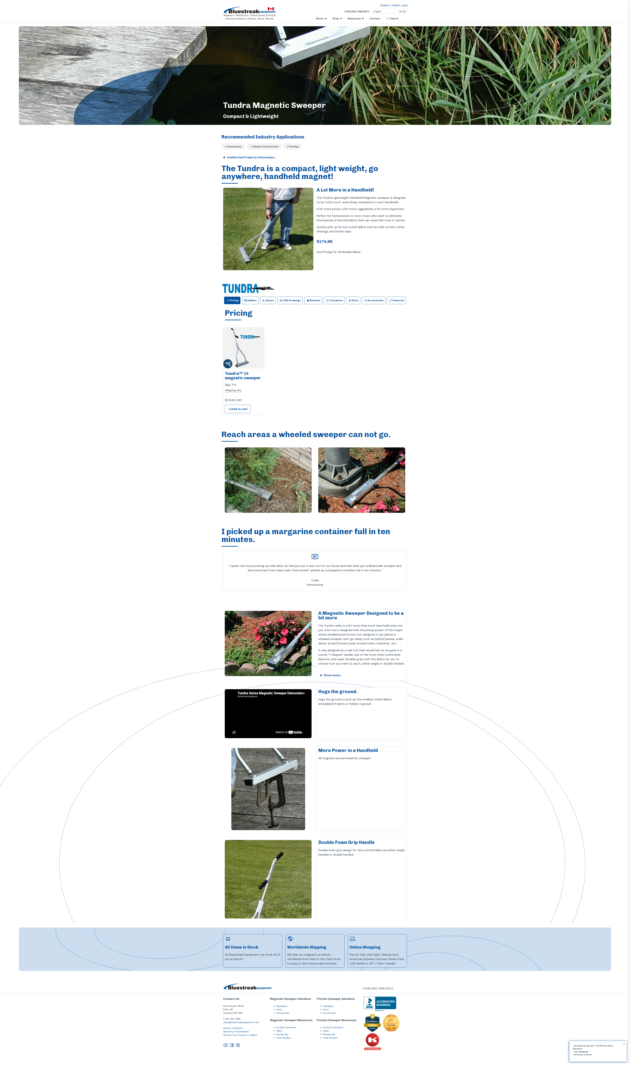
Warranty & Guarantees (236, 1031)
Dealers (384, 5)
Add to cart (239, 409)
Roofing (293, 146)
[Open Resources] (363, 19)
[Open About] (326, 19)
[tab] (232, 300)
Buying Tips (282, 1034)
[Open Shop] (341, 19)
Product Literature (286, 1027)
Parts (279, 1009)
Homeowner (234, 146)
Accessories (282, 1012)
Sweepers (281, 1006)
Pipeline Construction (265, 146)
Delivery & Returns (233, 1028)
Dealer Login (400, 5)
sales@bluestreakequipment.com (241, 1022)
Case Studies (283, 1037)
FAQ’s (279, 1030)
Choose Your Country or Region (240, 1034)
